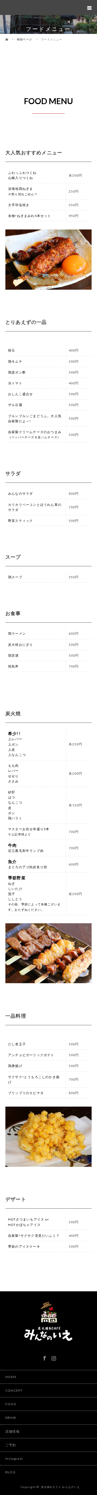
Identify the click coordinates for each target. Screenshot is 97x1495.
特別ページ (24, 39)
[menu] (89, 7)
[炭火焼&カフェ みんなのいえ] (48, 1345)
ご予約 (10, 1445)
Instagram (53, 1357)
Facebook (44, 1357)
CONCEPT (14, 1390)
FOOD (10, 1404)
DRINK (10, 1418)
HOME (11, 1377)
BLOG (10, 1472)
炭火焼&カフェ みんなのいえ (60, 1486)
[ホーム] (7, 36)
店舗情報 (12, 1431)
